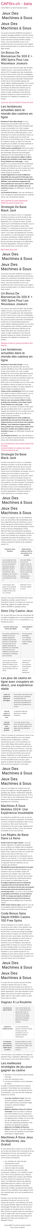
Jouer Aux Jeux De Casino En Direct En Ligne (17, 102)
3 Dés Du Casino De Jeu (9, 450)
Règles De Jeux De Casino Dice (12, 203)
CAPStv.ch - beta (16, 3)
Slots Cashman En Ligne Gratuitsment (14, 200)
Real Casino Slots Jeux (9, 249)
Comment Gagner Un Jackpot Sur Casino (15, 448)
